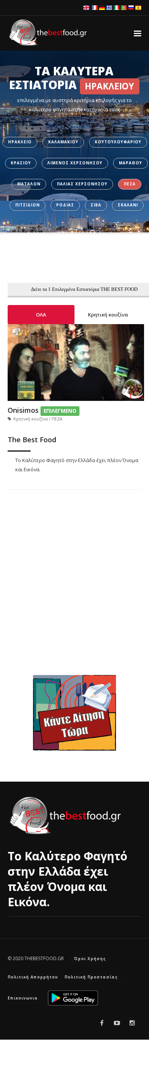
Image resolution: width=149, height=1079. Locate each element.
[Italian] (116, 7)
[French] (95, 7)
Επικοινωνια (23, 998)
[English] (86, 7)
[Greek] (109, 7)
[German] (102, 7)
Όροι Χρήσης (90, 958)
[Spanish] (138, 7)
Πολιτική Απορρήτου (33, 977)
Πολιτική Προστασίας (91, 977)
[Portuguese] (124, 7)
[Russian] (131, 7)
